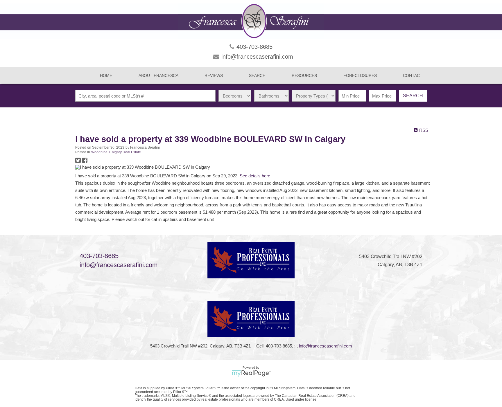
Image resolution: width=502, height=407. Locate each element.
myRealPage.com (251, 373)
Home (106, 75)
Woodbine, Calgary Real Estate (116, 152)
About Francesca (158, 75)
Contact (412, 75)
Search (413, 95)
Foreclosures (360, 75)
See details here (255, 176)
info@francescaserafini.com (118, 265)
